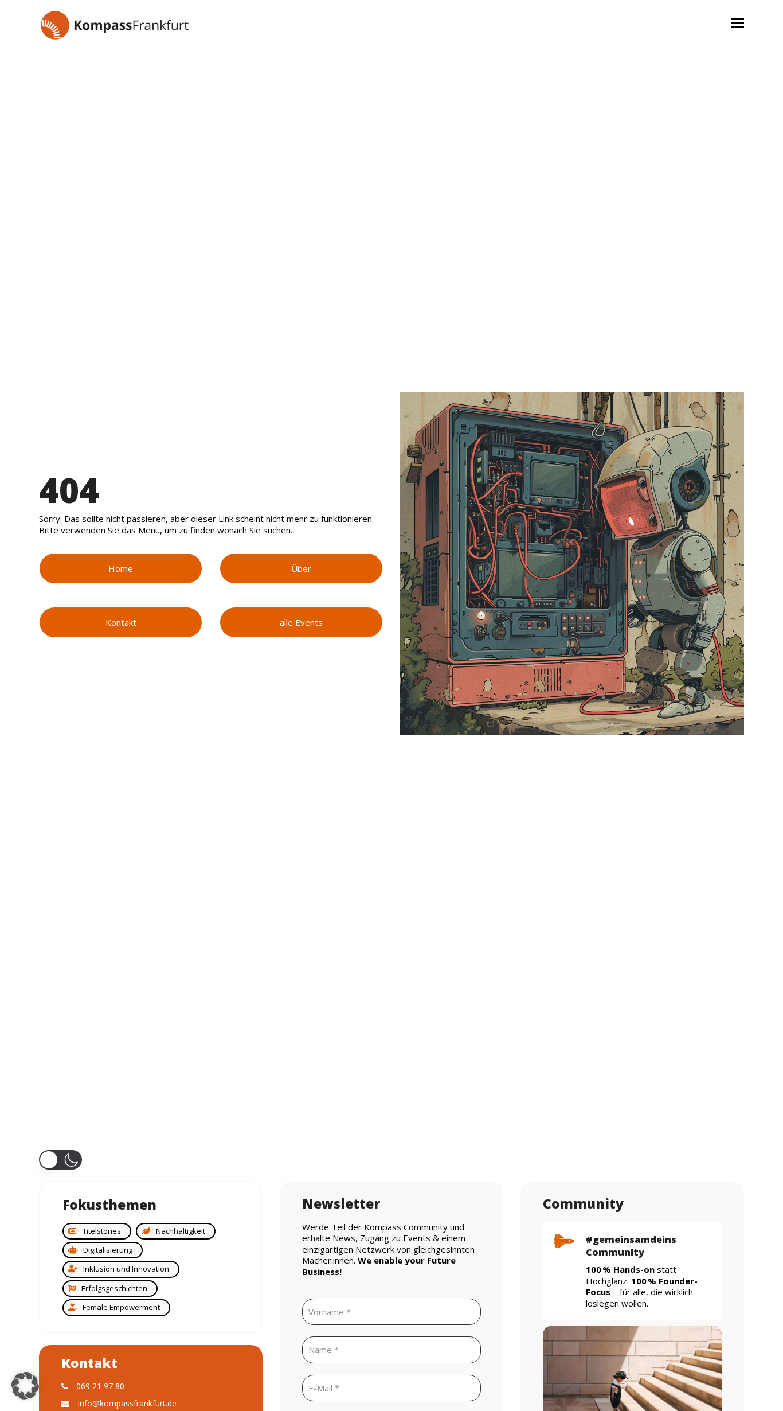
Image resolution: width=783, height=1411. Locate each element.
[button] (737, 23)
